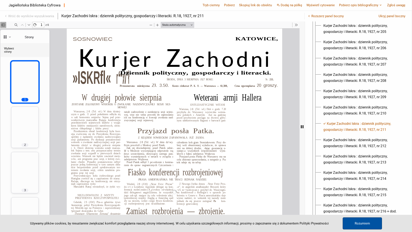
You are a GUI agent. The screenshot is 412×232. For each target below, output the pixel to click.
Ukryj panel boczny (392, 16)
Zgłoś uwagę (396, 5)
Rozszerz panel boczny (327, 16)
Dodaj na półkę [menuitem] (291, 5)
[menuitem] (362, 28)
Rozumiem (362, 223)
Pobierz (229, 5)
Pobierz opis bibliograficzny (358, 5)
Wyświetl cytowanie (320, 5)
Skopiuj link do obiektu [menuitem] (255, 5)
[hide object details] (302, 126)
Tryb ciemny (211, 5)
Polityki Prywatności (314, 223)
